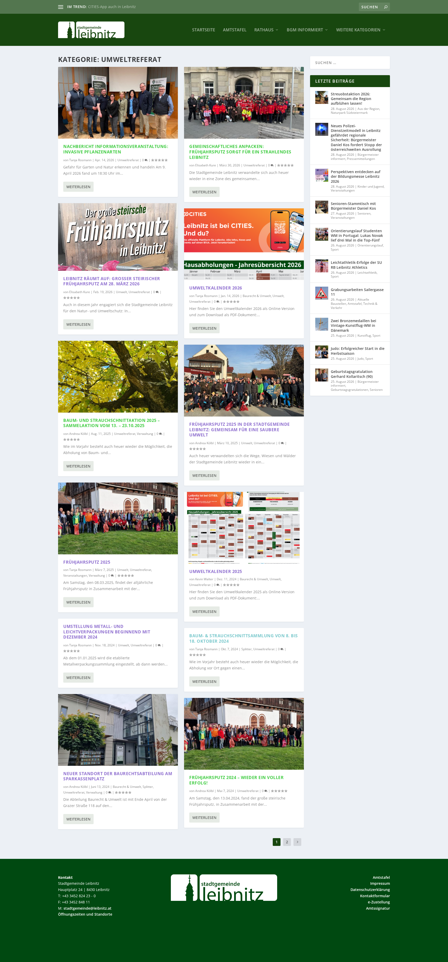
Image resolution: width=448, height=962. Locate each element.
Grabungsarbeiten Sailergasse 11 (357, 292)
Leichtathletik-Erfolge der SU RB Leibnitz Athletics (356, 265)
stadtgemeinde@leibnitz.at (87, 908)
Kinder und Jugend (371, 186)
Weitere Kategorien (358, 30)
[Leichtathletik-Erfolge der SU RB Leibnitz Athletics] (321, 265)
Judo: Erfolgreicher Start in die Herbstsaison (357, 351)
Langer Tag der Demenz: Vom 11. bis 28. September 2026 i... (140, 6)
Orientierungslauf (370, 245)
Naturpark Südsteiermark (349, 112)
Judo (361, 358)
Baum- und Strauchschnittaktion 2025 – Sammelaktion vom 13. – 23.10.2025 (111, 423)
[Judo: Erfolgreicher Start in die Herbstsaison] (321, 351)
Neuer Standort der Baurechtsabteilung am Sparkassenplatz (117, 776)
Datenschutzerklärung (370, 889)
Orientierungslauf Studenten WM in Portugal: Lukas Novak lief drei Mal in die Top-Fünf (357, 235)
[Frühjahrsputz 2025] (118, 518)
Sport (335, 249)
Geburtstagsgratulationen (349, 389)
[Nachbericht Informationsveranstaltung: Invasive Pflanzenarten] (118, 103)
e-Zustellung (379, 902)
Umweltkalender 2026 (215, 288)
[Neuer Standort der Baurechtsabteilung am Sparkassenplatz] (118, 730)
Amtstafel (235, 30)
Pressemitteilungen (361, 159)
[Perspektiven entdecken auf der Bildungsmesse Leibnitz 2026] (321, 175)
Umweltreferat (128, 160)
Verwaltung (145, 434)
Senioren (364, 213)
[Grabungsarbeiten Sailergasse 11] (321, 293)
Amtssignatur (378, 908)
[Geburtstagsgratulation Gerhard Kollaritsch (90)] (321, 375)
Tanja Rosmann (80, 160)
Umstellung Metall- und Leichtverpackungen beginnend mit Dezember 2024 (106, 632)
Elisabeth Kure (79, 292)
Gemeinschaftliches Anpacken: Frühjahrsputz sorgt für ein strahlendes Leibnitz (240, 152)
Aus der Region (368, 109)
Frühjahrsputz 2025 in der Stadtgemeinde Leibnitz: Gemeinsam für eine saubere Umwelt (239, 429)
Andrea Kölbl (78, 434)
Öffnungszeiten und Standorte (85, 914)
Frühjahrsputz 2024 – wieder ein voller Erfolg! (236, 780)
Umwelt (121, 292)
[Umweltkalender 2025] (244, 528)
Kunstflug (364, 335)
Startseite (203, 30)
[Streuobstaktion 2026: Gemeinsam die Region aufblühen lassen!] (321, 97)
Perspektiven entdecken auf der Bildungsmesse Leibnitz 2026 (355, 176)
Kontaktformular (375, 895)
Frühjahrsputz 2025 (86, 562)
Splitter (148, 786)
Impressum (380, 883)
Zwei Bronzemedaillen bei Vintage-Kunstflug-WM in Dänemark (353, 325)
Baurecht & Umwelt (127, 786)
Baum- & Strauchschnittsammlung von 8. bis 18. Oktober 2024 (243, 638)
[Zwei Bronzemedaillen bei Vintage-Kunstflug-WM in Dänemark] (321, 324)
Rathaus (264, 30)
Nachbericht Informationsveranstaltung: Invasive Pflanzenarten (115, 149)
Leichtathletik (367, 272)
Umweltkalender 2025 (215, 571)
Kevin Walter (204, 579)
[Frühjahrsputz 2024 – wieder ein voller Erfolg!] (244, 734)
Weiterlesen (78, 186)
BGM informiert (305, 30)
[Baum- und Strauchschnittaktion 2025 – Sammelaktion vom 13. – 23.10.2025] (118, 377)
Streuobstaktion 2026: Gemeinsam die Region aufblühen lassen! (351, 98)
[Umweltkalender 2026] (244, 244)
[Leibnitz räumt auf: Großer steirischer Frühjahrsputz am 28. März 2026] (118, 237)
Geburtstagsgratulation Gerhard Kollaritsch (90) (352, 374)
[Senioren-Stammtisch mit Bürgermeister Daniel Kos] (321, 207)
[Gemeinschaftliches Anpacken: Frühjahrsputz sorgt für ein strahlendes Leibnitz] (244, 103)
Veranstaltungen (75, 575)
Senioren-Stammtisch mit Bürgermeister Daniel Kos (353, 206)
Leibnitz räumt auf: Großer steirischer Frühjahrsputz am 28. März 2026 (111, 281)
